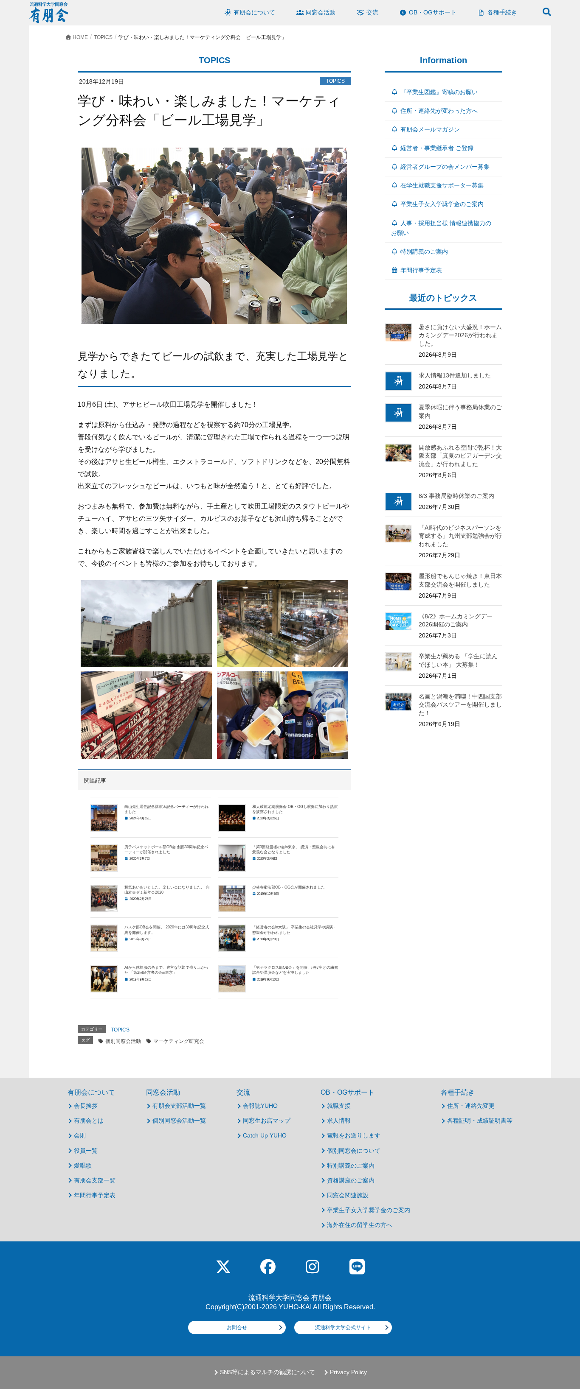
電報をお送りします (353, 1135)
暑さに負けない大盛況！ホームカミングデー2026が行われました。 (460, 335)
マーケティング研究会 (178, 1041)
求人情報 (339, 1120)
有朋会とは (89, 1120)
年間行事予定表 (421, 270)
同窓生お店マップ (266, 1120)
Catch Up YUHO (265, 1135)
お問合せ (237, 1327)
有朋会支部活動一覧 (179, 1105)
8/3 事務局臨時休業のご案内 (456, 495)
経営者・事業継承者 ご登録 (436, 148)
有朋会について (91, 1092)
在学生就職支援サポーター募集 (442, 185)
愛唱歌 (83, 1165)
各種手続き (458, 1092)
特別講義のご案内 (424, 251)
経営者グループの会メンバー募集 (445, 166)
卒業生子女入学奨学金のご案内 (442, 204)
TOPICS (120, 1030)
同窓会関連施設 (348, 1195)
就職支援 (339, 1105)
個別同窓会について (353, 1150)
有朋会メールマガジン (430, 129)
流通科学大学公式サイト (343, 1327)
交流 (243, 1092)
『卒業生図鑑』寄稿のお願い (439, 92)
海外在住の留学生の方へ (359, 1224)
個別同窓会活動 (123, 1041)
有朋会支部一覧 (94, 1180)
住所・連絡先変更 (471, 1105)
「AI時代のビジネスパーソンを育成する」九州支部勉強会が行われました (460, 536)
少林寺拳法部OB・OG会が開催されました (288, 887)
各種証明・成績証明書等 (479, 1120)
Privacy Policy (348, 1372)
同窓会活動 (163, 1092)
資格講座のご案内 (350, 1180)
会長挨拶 (86, 1105)
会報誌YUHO (260, 1105)
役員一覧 (86, 1150)
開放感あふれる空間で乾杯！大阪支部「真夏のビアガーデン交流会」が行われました (460, 455)
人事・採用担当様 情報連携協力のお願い (441, 228)
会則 (80, 1135)
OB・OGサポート (347, 1092)
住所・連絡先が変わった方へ (439, 110)
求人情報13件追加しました (455, 375)
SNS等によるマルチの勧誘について (267, 1372)
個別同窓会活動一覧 (179, 1120)
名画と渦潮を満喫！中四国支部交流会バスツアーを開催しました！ (460, 704)
